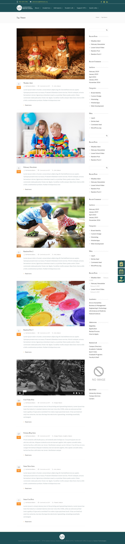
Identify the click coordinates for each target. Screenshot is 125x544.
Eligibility (92, 326)
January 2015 (93, 80)
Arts (55, 86)
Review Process (94, 331)
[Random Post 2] (51, 222)
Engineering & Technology (97, 308)
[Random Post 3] (51, 303)
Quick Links (93, 8)
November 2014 (94, 82)
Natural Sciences (94, 314)
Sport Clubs (93, 352)
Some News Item (28, 466)
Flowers (60, 436)
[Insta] (104, 2)
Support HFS (81, 8)
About (37, 8)
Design (56, 402)
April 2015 (92, 77)
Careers (91, 399)
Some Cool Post (28, 499)
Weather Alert (28, 83)
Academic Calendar (95, 349)
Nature (59, 86)
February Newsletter (30, 167)
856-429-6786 (23, 2)
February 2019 (94, 71)
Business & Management (97, 305)
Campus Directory (95, 346)
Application (93, 328)
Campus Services (94, 396)
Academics (46, 8)
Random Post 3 (28, 330)
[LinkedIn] (107, 2)
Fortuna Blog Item (29, 433)
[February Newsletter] (51, 138)
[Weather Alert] (51, 53)
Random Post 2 (28, 251)
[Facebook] (101, 2)
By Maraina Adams (30, 86)
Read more (28, 105)
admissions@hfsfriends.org (40, 2)
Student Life (69, 8)
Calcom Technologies (99, 541)
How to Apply (93, 334)
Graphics (65, 436)
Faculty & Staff (94, 357)
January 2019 (93, 74)
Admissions (57, 8)
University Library (95, 393)
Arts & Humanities (95, 303)
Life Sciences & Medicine (97, 311)
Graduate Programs (95, 354)
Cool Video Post (28, 400)
